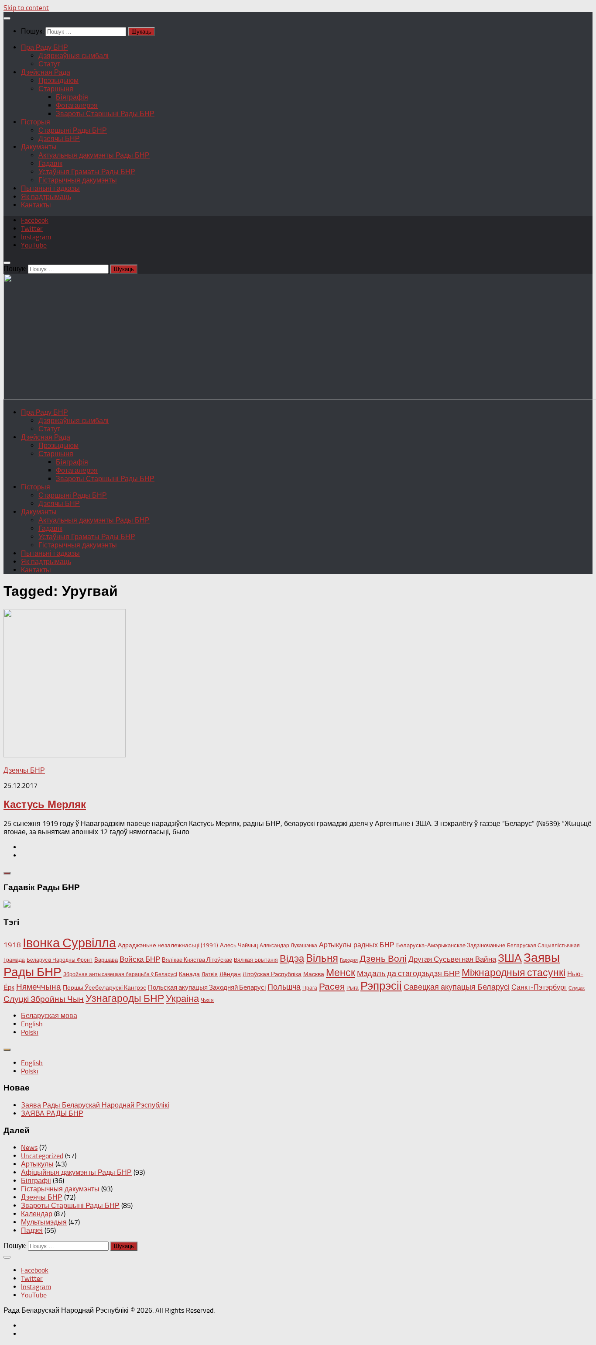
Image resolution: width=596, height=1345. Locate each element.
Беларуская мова (49, 1015)
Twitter (32, 228)
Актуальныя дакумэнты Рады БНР (94, 155)
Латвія (210, 974)
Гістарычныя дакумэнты (77, 180)
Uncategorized (42, 1156)
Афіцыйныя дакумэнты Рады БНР (76, 1172)
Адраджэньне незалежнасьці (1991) (168, 945)
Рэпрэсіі (381, 986)
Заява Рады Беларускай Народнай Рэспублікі (95, 1105)
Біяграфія (72, 97)
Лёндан (230, 974)
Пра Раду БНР (44, 47)
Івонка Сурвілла (69, 943)
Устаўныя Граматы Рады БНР (86, 172)
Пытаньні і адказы (50, 188)
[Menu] (6, 18)
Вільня (322, 958)
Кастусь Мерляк (44, 804)
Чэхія (207, 1000)
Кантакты (36, 205)
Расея (332, 986)
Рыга (352, 988)
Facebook (34, 220)
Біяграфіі (36, 1180)
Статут (49, 64)
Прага (309, 988)
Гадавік (50, 163)
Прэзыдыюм (58, 80)
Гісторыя (35, 122)
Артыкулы (37, 1164)
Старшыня (55, 89)
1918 (12, 944)
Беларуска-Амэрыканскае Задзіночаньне (450, 945)
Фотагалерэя (77, 105)
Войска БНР (140, 959)
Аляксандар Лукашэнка (288, 946)
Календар (36, 1214)
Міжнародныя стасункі (513, 973)
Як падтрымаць (46, 197)
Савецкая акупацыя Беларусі (457, 987)
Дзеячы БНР (59, 138)
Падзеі (32, 1230)
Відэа (292, 958)
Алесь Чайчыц (239, 945)
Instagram (36, 237)
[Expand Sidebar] (6, 873)
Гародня (349, 960)
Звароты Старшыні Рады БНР (105, 114)
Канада (189, 974)
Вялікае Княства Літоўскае (197, 959)
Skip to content (26, 7)
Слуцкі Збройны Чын (43, 999)
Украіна (182, 998)
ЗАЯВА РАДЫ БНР (52, 1113)
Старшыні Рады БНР (72, 130)
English (32, 1024)
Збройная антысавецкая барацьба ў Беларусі (120, 974)
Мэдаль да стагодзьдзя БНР (408, 973)
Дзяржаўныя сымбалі (73, 56)
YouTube (34, 245)
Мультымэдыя (44, 1222)
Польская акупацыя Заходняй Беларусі (207, 987)
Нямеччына (38, 987)
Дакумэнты (39, 147)
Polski (29, 1032)
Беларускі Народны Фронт (59, 960)
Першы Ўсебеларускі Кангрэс (104, 987)
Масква (313, 974)
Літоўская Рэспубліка (272, 974)
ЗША (510, 958)
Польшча (284, 987)
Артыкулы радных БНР (356, 945)
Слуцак (577, 988)
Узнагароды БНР (125, 998)
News (29, 1147)
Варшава (106, 959)
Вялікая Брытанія (256, 960)
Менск (340, 973)
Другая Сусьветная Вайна (452, 959)
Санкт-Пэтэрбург (539, 987)
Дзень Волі (383, 958)
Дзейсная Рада (45, 72)
